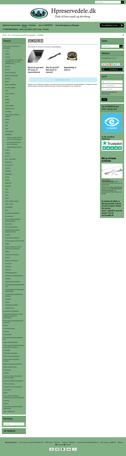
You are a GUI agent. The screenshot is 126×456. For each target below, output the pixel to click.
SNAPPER (8, 186)
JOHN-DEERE (9, 131)
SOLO (6, 189)
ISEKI (6, 128)
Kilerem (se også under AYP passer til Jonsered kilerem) (14, 138)
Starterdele (8, 269)
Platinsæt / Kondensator (11, 260)
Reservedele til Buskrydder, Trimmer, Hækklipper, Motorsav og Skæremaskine (13, 315)
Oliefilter (7, 251)
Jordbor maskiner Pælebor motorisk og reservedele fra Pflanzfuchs (13, 346)
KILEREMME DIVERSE (11, 305)
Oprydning (6, 400)
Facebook (60, 445)
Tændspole (8, 299)
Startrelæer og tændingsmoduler (14, 275)
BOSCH (7, 81)
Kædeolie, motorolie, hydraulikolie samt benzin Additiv (12, 377)
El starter (7, 235)
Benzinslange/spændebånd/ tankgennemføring (12, 220)
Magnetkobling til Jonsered (14, 147)
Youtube (68, 445)
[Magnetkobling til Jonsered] (72, 56)
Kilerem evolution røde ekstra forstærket (11, 360)
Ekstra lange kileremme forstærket (12, 364)
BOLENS (7, 78)
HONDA (7, 119)
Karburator (6, 331)
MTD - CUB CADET (10, 159)
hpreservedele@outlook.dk (90, 442)
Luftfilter (7, 244)
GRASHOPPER (9, 105)
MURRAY (7, 168)
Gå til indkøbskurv (113, 69)
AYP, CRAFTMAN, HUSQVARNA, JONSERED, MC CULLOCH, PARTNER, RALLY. (14, 61)
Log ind (104, 99)
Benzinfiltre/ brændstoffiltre (12, 213)
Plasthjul (7, 257)
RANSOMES (8, 174)
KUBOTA (7, 153)
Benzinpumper (9, 216)
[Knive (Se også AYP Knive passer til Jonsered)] (54, 56)
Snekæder (6, 373)
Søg (122, 2)
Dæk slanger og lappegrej (10, 353)
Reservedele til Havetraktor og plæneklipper (11, 47)
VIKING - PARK (9, 204)
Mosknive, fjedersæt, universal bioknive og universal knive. (13, 247)
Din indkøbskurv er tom (110, 25)
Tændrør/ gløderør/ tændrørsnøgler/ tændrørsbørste (14, 290)
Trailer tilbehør (7, 390)
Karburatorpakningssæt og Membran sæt (13, 338)
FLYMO (7, 102)
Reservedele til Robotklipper (11, 311)
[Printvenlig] (123, 35)
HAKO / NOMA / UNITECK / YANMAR (12, 115)
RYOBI (7, 177)
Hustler (7, 122)
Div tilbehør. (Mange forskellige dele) (13, 381)
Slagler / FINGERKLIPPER (10, 342)
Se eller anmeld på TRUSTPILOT (108, 137)
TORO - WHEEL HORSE (11, 201)
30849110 (72, 442)
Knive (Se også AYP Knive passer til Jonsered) (14, 143)
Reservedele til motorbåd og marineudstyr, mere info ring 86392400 (13, 396)
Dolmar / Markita (9, 93)
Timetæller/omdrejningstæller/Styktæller (14, 285)
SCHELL (7, 180)
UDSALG (5, 403)
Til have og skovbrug (9, 384)
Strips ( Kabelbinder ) (9, 411)
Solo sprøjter (6, 350)
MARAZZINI (8, 162)
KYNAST (7, 156)
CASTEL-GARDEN (10, 87)
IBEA (6, 125)
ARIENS (7, 54)
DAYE (6, 90)
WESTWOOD (8, 207)
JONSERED (8, 134)
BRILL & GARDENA (10, 84)
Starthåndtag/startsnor (11, 272)
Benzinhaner (8, 224)
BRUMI (5, 393)
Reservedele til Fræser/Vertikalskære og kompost (13, 321)
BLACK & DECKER (10, 72)
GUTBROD (8, 111)
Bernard (7, 69)
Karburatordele (7, 334)
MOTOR (5, 325)
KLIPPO (7, 150)
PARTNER (8, 171)
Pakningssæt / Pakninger (12, 254)
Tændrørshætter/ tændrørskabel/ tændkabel (14, 295)
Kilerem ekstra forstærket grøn (11, 356)
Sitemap (120, 442)
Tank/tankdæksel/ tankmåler (12, 281)
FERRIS (7, 99)
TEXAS (7, 198)
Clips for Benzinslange (11, 227)
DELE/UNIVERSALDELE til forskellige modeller (12, 231)
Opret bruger (106, 94)
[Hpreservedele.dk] (63, 13)
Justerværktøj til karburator (12, 238)
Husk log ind (109, 89)
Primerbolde (8, 263)
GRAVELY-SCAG (9, 108)
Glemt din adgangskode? (109, 92)
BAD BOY (7, 66)
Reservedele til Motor (9, 328)
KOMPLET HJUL (9, 308)
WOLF (7, 210)
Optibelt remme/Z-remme (10, 367)
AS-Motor (7, 57)
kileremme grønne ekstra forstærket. (14, 241)
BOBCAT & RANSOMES (11, 75)
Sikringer (7, 302)
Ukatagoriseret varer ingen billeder (12, 387)
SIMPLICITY (8, 183)
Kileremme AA (7, 370)
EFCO (6, 96)
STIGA (7, 192)
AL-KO (7, 51)
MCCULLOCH (9, 165)
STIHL (7, 195)
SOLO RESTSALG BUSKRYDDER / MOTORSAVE (13, 407)
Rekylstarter (8, 266)
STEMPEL (8, 278)
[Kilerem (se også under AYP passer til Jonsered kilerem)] (36, 56)
